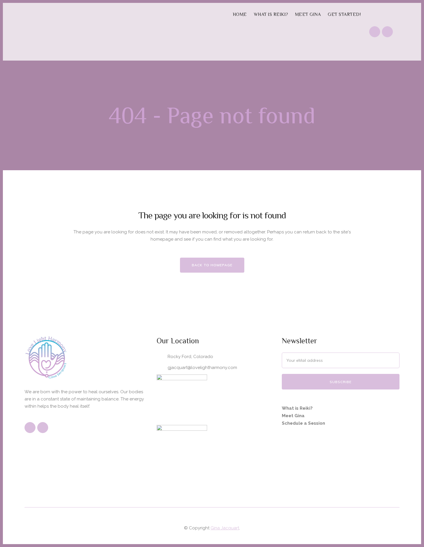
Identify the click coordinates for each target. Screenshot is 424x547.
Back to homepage (212, 265)
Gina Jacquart (225, 528)
